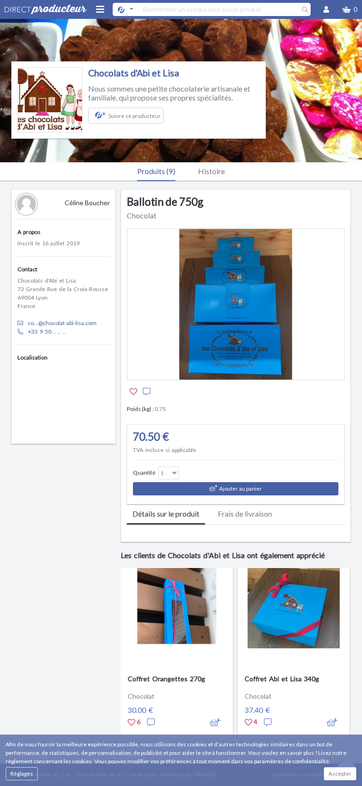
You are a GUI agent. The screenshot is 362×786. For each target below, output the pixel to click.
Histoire (211, 171)
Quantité (144, 472)
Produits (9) (156, 171)
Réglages (21, 773)
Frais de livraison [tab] (245, 513)
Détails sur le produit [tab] (165, 513)
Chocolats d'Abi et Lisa (133, 72)
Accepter (340, 773)
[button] (349, 9)
